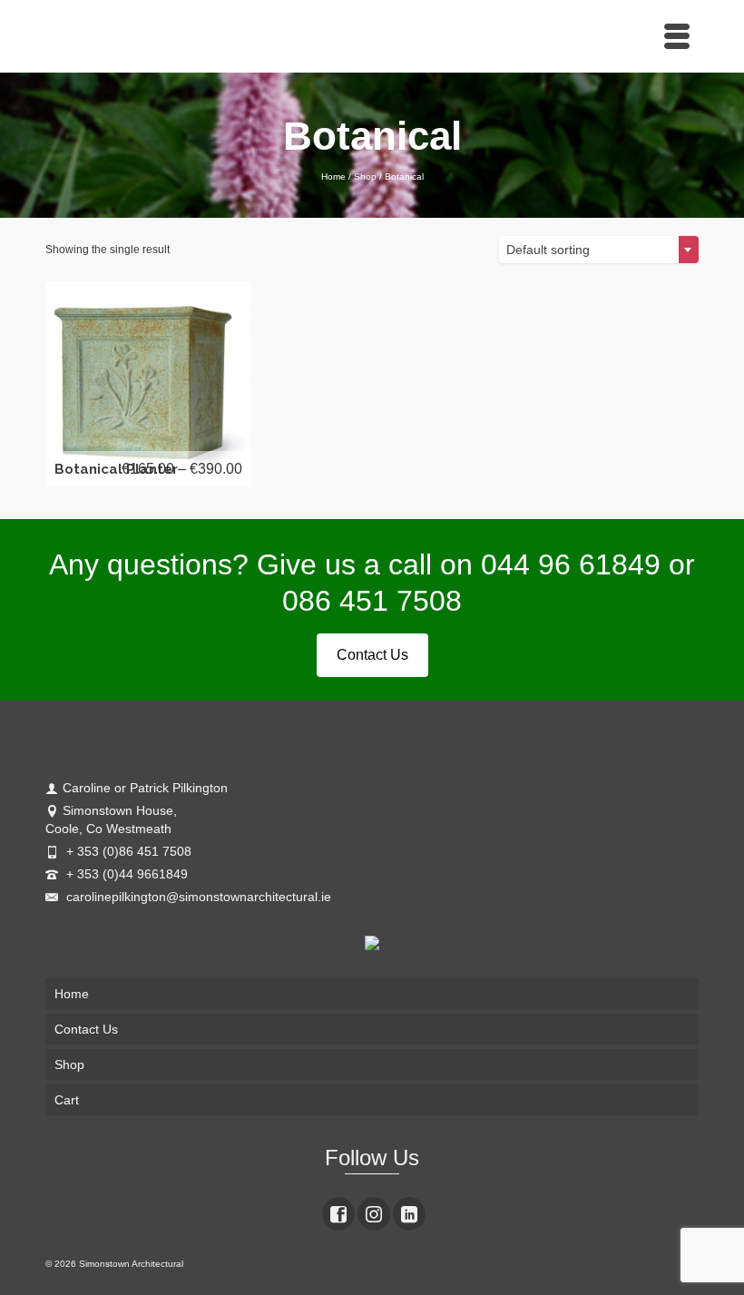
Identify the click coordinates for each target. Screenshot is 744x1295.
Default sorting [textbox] (548, 249)
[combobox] (599, 249)
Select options (151, 383)
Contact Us (372, 654)
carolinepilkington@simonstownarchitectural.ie (197, 896)
